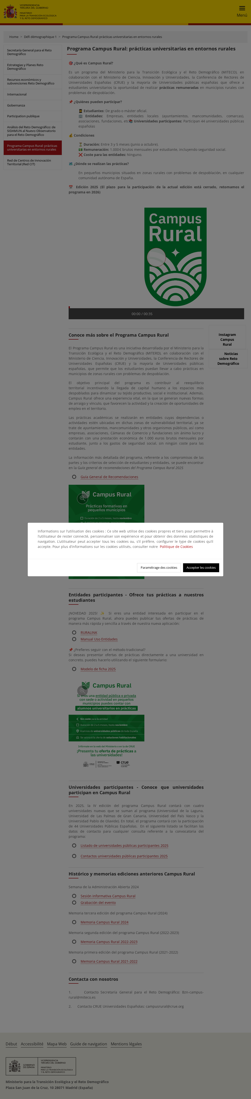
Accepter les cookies (201, 567)
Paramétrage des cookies (159, 567)
